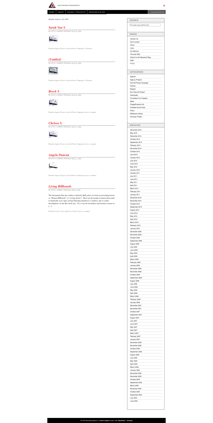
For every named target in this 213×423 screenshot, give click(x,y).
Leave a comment (90, 112)
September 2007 (136, 314)
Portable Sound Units (137, 107)
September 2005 (136, 382)
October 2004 (135, 391)
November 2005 (135, 376)
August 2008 (134, 281)
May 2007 (133, 327)
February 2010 (135, 225)
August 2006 (134, 355)
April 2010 (133, 219)
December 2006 (135, 342)
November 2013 (135, 148)
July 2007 (133, 321)
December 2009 (135, 231)
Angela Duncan (59, 155)
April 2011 (133, 185)
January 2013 (135, 157)
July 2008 (133, 284)
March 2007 (134, 333)
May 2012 (133, 167)
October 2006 (135, 348)
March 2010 (134, 222)
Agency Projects (76, 12)
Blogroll (132, 89)
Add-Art (133, 76)
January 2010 (135, 228)
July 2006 (133, 358)
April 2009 (133, 256)
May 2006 (133, 361)
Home (51, 12)
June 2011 (134, 179)
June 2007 (134, 324)
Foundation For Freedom (139, 98)
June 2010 (134, 213)
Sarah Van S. (57, 27)
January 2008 (135, 302)
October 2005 (135, 379)
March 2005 (134, 385)
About (61, 12)
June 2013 (134, 154)
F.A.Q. (132, 63)
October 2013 (135, 151)
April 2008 (133, 293)
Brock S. (54, 91)
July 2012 (133, 160)
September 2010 (136, 207)
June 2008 (134, 287)
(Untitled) (55, 59)
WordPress (121, 420)
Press (132, 110)
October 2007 (135, 311)
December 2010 (135, 197)
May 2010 (133, 216)
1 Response (88, 48)
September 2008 (136, 277)
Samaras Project (136, 116)
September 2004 (136, 395)
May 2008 (133, 290)
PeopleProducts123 (137, 104)
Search (134, 20)
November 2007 (135, 308)
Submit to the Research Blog (140, 57)
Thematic (130, 420)
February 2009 (135, 262)
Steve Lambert (57, 31)
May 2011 (133, 182)
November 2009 (135, 234)
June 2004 (134, 401)
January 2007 (135, 339)
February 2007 (135, 336)
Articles (57, 211)
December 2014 (135, 136)
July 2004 (133, 398)
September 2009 (136, 241)
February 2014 (135, 145)
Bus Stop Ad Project (137, 92)
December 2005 (135, 373)
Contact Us (134, 39)
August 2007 (134, 318)
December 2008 (135, 268)
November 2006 (135, 345)
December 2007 (135, 305)
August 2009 (134, 244)
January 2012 (135, 170)
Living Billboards (60, 186)
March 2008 (134, 296)
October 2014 (135, 139)
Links (132, 48)
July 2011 (133, 176)
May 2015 (133, 133)
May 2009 (133, 253)
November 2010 (135, 200)
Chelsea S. (55, 123)
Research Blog (97, 12)
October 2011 (135, 173)
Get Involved (134, 42)
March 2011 (134, 188)
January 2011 (135, 194)
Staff (131, 60)
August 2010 (134, 210)
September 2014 (136, 142)
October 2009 (135, 237)
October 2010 (135, 204)
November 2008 (135, 271)
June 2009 (134, 250)
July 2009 (133, 247)
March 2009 (134, 259)
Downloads (134, 95)
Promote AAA (135, 54)
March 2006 (134, 367)
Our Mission (134, 51)
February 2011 (135, 191)
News (63, 211)
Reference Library (71, 211)
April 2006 (133, 364)
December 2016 (135, 130)
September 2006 (136, 351)
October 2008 (135, 274)
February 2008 (135, 299)
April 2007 (133, 330)
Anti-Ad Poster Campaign (75, 48)
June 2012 (134, 164)
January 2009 (135, 265)
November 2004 (135, 388)
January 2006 (135, 370)
